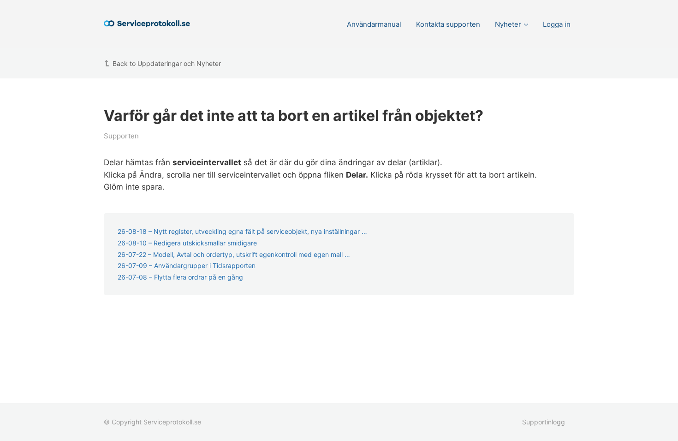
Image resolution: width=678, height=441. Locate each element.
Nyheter (508, 24)
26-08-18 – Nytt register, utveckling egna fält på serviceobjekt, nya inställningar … (242, 231)
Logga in (557, 24)
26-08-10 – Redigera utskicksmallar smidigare (187, 243)
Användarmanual (374, 24)
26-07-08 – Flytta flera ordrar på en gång (180, 277)
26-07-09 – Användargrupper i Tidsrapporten (187, 265)
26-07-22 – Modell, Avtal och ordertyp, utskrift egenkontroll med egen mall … (234, 254)
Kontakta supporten (448, 24)
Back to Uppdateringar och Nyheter (167, 63)
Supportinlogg (543, 422)
